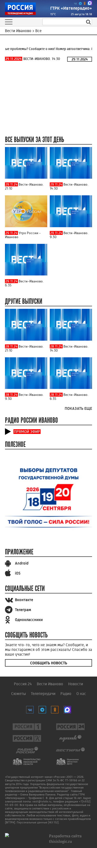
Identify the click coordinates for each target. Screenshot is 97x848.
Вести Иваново (50, 684)
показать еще (78, 408)
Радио (65, 693)
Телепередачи (43, 693)
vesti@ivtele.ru (41, 801)
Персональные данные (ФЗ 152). (38, 822)
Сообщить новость (48, 663)
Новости (75, 684)
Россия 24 (23, 684)
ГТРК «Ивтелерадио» (71, 8)
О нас (81, 693)
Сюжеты (18, 693)
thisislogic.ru (60, 841)
